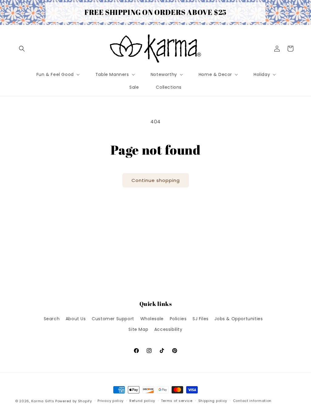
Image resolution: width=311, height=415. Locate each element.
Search (52, 319)
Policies (178, 319)
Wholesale (152, 319)
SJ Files (201, 319)
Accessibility (168, 329)
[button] (22, 48)
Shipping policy (212, 400)
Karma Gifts (42, 401)
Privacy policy (110, 400)
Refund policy (142, 400)
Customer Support (113, 319)
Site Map (138, 329)
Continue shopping (156, 180)
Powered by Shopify (73, 401)
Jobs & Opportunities (238, 319)
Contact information (252, 400)
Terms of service (177, 400)
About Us (76, 319)
